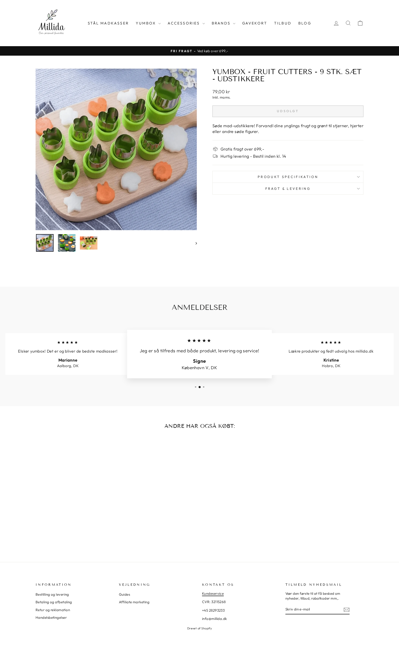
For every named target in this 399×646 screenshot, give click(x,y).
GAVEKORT (254, 23)
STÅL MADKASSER (108, 23)
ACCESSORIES (184, 23)
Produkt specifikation (288, 177)
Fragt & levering (288, 189)
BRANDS (222, 23)
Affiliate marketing (134, 602)
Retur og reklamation (53, 610)
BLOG (304, 23)
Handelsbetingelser (51, 617)
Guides (124, 594)
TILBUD (282, 23)
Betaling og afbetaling (54, 602)
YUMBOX (146, 23)
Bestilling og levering (52, 594)
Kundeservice (213, 593)
